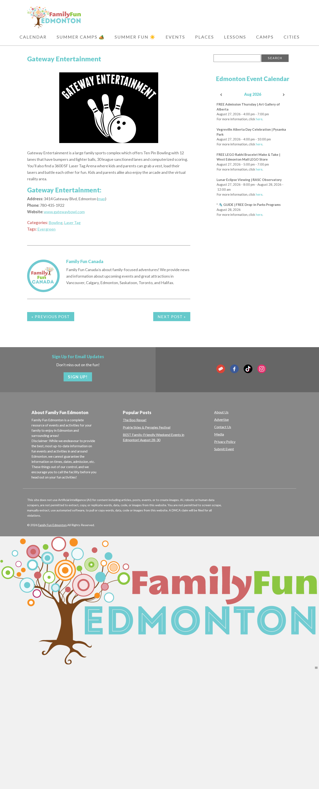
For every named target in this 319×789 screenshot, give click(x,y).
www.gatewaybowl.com (64, 211)
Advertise (221, 419)
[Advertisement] (253, 289)
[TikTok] (248, 368)
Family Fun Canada (84, 261)
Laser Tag (72, 222)
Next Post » (172, 316)
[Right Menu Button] (316, 667)
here (259, 119)
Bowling (55, 222)
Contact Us (222, 427)
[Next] (284, 94)
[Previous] (221, 94)
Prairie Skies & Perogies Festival (146, 427)
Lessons (235, 36)
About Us (221, 412)
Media (219, 434)
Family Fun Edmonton (52, 525)
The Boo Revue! (134, 420)
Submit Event (224, 449)
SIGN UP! (78, 376)
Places (204, 36)
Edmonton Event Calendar (252, 78)
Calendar (33, 36)
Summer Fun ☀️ (135, 36)
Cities (292, 36)
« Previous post (50, 316)
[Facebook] (234, 368)
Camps (265, 36)
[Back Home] (74, 17)
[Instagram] (261, 368)
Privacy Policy (224, 441)
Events (175, 36)
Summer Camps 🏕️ (81, 36)
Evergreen (46, 229)
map (101, 198)
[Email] (220, 368)
